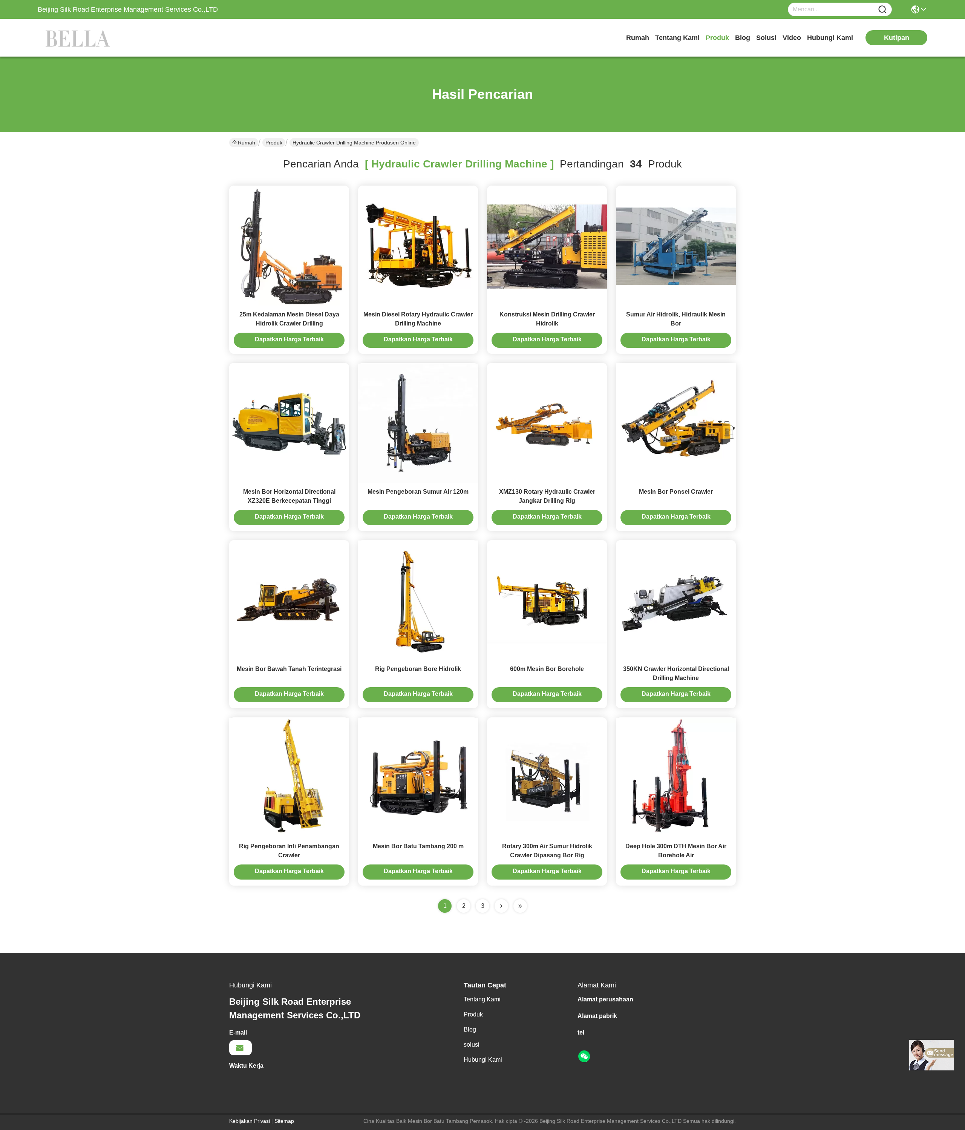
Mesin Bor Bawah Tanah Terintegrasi (289, 669)
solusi (766, 37)
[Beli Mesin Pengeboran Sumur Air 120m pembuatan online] (418, 423)
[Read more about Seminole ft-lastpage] (520, 906)
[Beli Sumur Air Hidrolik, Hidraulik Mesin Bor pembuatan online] (676, 246)
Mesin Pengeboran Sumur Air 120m (418, 491)
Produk (717, 37)
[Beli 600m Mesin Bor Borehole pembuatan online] (547, 600)
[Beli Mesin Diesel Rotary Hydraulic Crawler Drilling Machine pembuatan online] (418, 246)
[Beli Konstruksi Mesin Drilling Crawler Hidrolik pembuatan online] (547, 246)
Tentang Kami (677, 37)
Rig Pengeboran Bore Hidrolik (418, 669)
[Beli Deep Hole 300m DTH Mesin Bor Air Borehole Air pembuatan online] (676, 777)
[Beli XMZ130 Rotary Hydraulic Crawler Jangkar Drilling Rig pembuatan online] (547, 423)
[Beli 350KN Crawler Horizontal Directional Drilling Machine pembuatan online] (676, 600)
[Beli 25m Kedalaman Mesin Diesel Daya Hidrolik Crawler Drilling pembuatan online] (289, 246)
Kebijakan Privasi (249, 1121)
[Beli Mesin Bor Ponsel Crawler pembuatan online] (676, 423)
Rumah (637, 37)
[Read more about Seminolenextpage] (501, 906)
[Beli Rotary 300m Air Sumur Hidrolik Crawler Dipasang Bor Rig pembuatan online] (547, 777)
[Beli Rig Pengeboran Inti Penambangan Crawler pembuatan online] (289, 777)
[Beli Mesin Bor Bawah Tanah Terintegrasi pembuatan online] (289, 600)
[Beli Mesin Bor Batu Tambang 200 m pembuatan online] (418, 777)
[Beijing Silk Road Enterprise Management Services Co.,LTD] (79, 37)
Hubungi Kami (830, 37)
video (792, 37)
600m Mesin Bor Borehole (547, 669)
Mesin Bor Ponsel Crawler (676, 491)
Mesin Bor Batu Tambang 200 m (418, 846)
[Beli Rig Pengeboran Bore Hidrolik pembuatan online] (418, 600)
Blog (742, 37)
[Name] (882, 9)
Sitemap (284, 1121)
